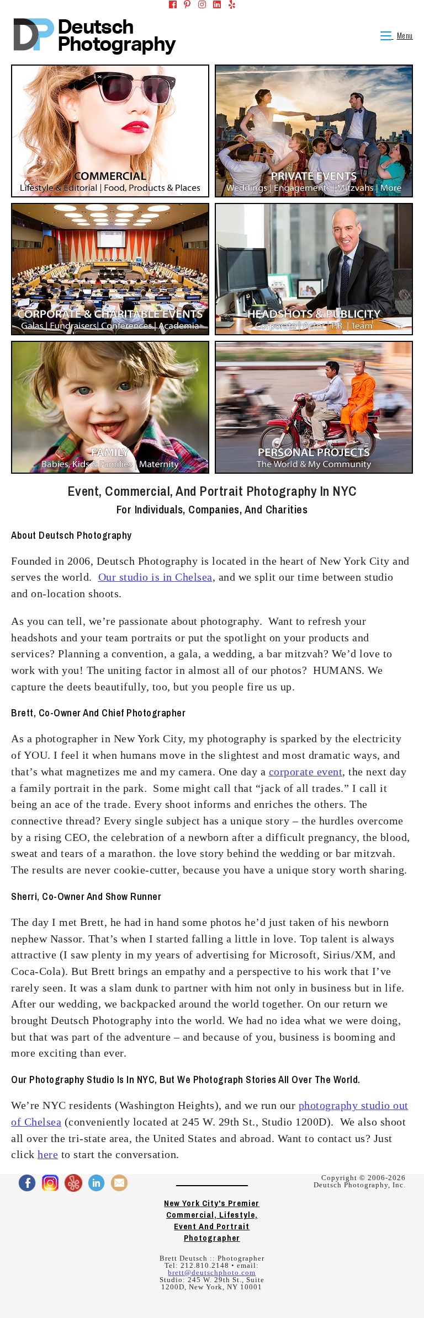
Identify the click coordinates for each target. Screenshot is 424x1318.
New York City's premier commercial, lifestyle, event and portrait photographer (211, 1220)
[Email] (243, 5)
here (48, 1154)
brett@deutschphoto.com (212, 1272)
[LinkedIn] (213, 5)
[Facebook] (169, 5)
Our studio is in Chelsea (155, 577)
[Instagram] (198, 5)
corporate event (306, 771)
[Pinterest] (184, 5)
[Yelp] (228, 5)
